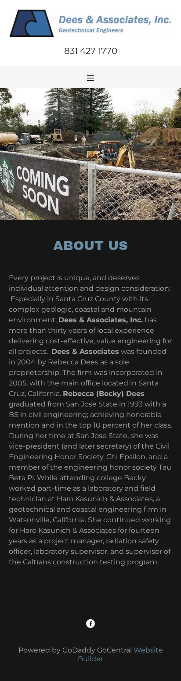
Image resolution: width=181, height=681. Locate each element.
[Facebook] (90, 624)
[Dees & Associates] (90, 22)
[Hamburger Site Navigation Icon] (90, 77)
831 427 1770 (90, 51)
